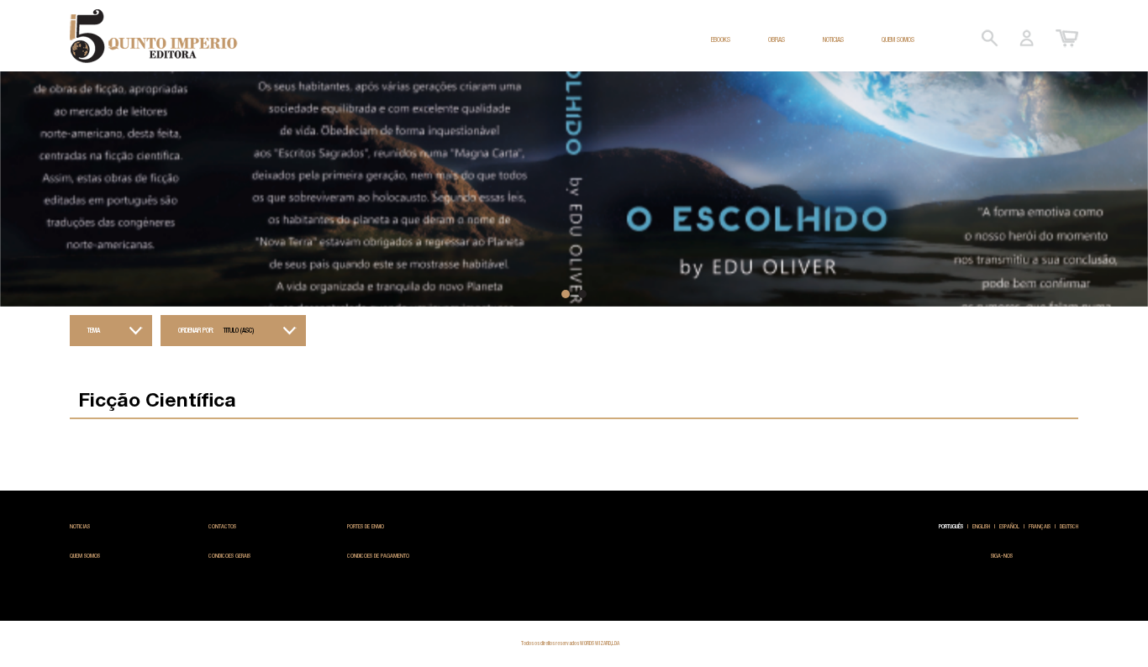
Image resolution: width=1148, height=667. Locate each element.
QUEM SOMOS (898, 39)
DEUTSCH (1069, 526)
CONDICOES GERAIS (229, 555)
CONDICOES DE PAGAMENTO (378, 555)
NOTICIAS (833, 39)
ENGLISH (981, 526)
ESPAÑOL (1009, 526)
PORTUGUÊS (951, 526)
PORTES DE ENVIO (365, 526)
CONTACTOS (222, 526)
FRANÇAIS (1040, 526)
